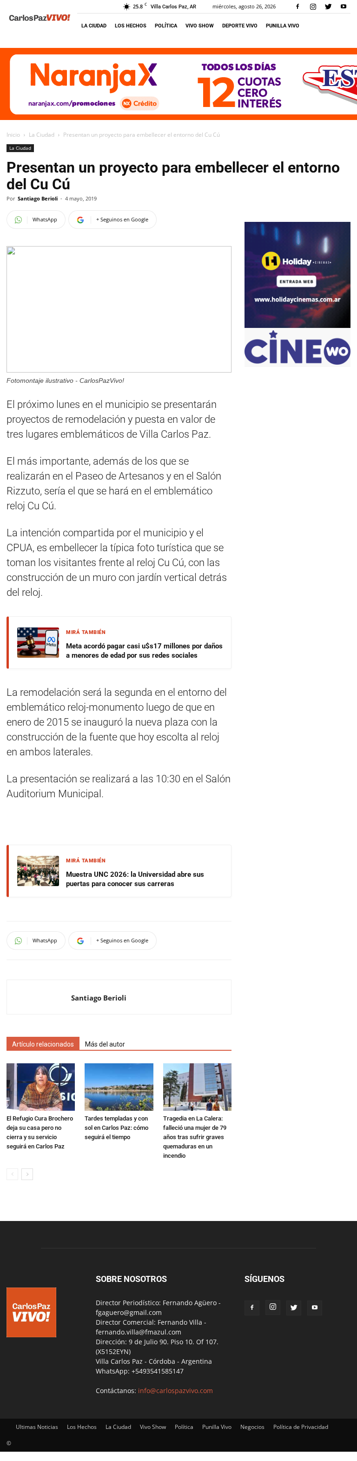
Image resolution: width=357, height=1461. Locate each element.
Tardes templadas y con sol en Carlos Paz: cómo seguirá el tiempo (116, 1128)
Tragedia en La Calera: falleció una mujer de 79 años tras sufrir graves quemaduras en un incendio (194, 1137)
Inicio (13, 135)
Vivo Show (199, 26)
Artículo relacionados (43, 1044)
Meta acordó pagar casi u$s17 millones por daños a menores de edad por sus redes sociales (144, 651)
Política (166, 26)
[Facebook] (297, 6)
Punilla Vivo (282, 26)
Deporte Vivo (240, 26)
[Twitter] (328, 6)
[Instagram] (313, 6)
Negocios (252, 1427)
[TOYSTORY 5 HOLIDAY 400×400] (297, 325)
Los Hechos (130, 26)
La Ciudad (93, 26)
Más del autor (105, 1044)
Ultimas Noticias (37, 1427)
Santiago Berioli (38, 198)
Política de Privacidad (300, 1427)
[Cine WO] (297, 362)
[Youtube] (343, 6)
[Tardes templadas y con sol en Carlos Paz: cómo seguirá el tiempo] (119, 1086)
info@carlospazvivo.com (175, 1390)
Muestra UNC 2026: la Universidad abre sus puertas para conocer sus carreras (135, 879)
